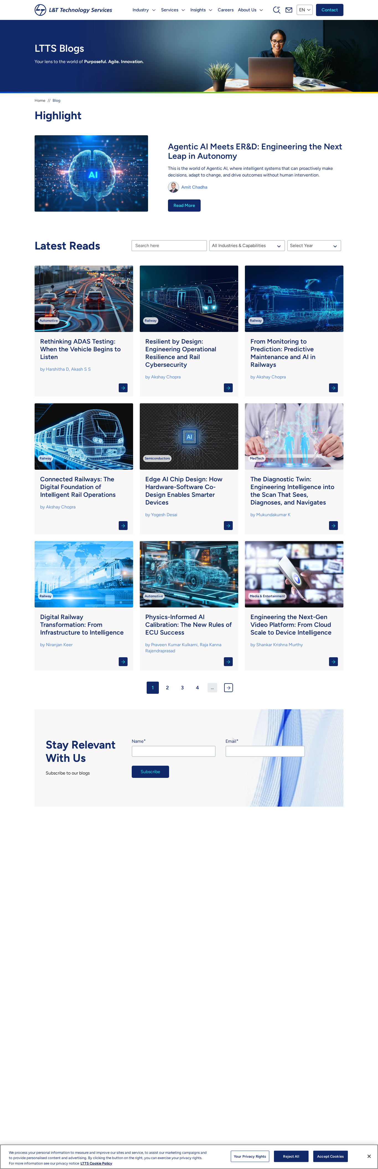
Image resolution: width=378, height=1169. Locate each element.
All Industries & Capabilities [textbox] (239, 245)
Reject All (291, 1156)
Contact (330, 9)
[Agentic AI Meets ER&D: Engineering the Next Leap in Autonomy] (189, 174)
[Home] (73, 10)
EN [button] (302, 9)
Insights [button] (198, 9)
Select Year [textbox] (301, 245)
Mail (288, 10)
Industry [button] (141, 9)
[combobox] (247, 245)
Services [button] (169, 9)
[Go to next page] (228, 687)
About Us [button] (247, 9)
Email (231, 741)
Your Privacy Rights (250, 1156)
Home (40, 100)
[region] (189, 1156)
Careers (226, 9)
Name (138, 741)
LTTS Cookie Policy (96, 1163)
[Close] (369, 1156)
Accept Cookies (330, 1156)
